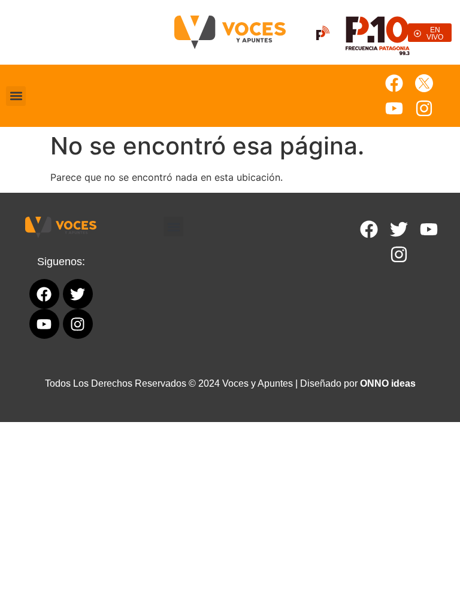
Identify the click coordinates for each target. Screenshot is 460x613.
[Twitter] (398, 229)
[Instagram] (424, 108)
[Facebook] (394, 83)
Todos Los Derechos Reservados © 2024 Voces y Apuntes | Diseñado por (230, 383)
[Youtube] (394, 108)
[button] (16, 96)
